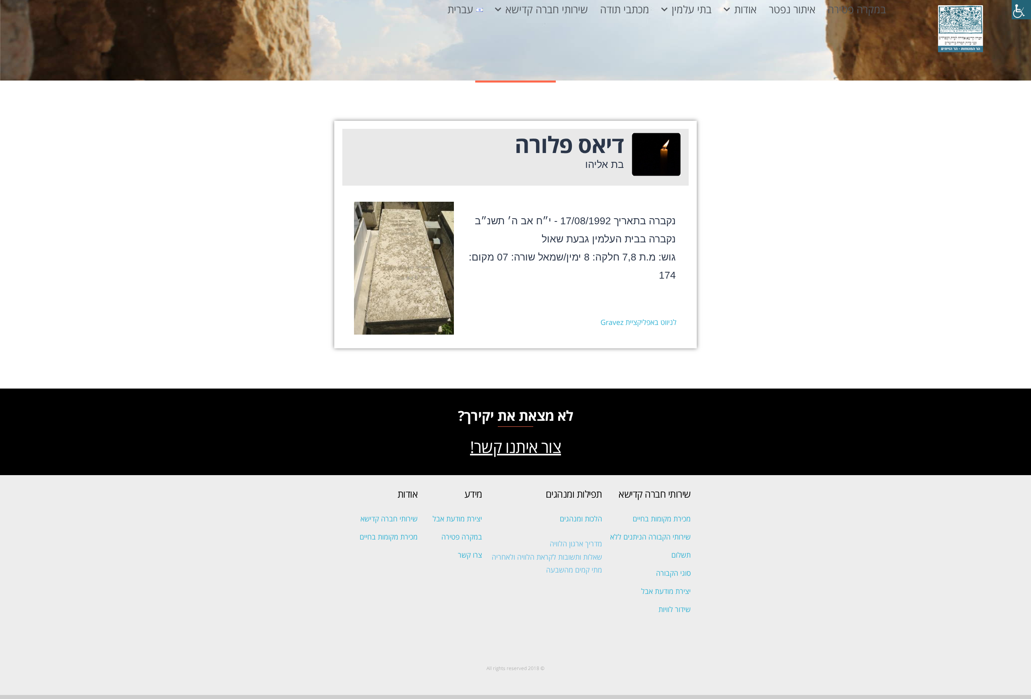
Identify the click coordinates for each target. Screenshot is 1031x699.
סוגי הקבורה (673, 573)
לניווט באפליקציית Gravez (638, 322)
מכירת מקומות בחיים (662, 518)
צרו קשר (470, 555)
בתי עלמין (692, 9)
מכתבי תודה (624, 9)
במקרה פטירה (857, 9)
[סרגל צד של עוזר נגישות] (1021, 9)
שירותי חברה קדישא (546, 9)
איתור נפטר (792, 9)
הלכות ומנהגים (581, 518)
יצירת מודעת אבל (666, 591)
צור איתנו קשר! (515, 447)
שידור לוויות (674, 609)
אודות (745, 9)
